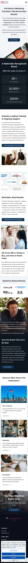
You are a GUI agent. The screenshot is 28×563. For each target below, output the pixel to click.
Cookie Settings (13, 550)
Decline (13, 554)
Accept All (13, 557)
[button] (26, 2)
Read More (13, 547)
